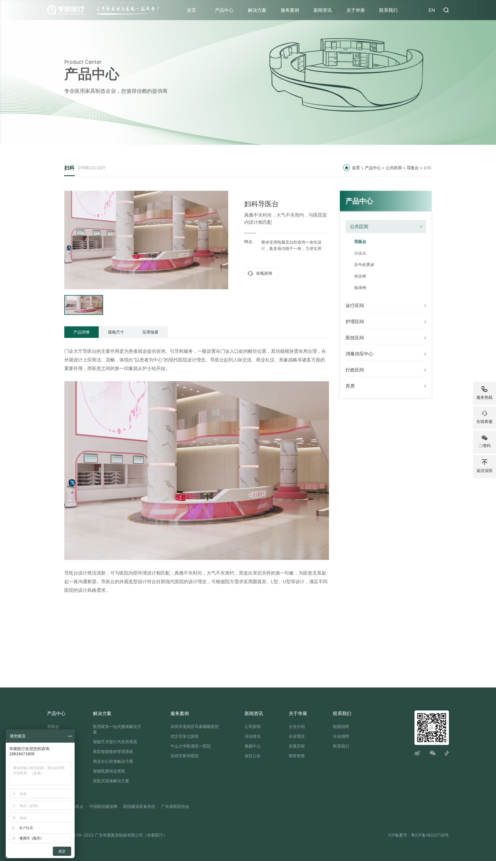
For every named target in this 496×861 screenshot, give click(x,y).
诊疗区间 (355, 305)
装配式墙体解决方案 (111, 780)
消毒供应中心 (359, 354)
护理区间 (355, 321)
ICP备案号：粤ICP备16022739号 (418, 835)
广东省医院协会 (175, 806)
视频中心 (253, 745)
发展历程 (297, 745)
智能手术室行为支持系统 (115, 741)
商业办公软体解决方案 (113, 761)
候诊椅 (360, 275)
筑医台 (77, 806)
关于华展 (355, 10)
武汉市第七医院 (184, 736)
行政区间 (355, 370)
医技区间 (355, 337)
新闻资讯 (322, 10)
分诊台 (360, 253)
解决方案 (257, 10)
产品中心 (224, 10)
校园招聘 (341, 726)
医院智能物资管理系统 (113, 751)
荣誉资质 (297, 755)
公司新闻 (253, 726)
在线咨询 (264, 273)
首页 (191, 10)
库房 (350, 386)
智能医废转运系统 (109, 770)
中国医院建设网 (103, 806)
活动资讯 (253, 736)
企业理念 (297, 736)
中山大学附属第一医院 (190, 745)
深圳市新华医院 (184, 755)
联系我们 (388, 10)
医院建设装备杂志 (139, 806)
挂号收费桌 (364, 264)
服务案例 (290, 10)
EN (432, 10)
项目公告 (253, 755)
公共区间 (394, 167)
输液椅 (360, 287)
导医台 (413, 167)
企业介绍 (297, 726)
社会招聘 (341, 736)
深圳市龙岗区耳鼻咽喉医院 (194, 726)
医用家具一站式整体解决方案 (117, 729)
